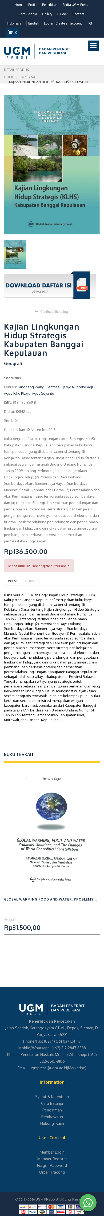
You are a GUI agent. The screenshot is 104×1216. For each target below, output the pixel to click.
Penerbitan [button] (50, 5)
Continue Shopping (54, 312)
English (33, 23)
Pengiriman (52, 1110)
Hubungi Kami (52, 1123)
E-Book (62, 14)
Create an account (68, 23)
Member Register (52, 1159)
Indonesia (14, 23)
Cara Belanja (28, 14)
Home (19, 5)
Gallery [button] (47, 14)
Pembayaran (52, 1116)
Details (29, 581)
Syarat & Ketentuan (52, 1096)
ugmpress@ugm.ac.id (48, 1068)
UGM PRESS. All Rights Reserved (61, 1199)
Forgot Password (52, 1165)
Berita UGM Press (75, 5)
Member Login (52, 1152)
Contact (78, 14)
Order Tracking (52, 1172)
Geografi (29, 77)
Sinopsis (12, 581)
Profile (32, 5)
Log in (48, 23)
